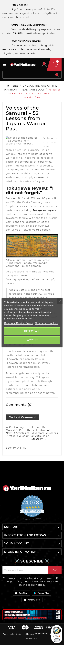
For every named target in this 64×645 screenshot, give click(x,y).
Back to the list (16, 447)
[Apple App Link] (21, 593)
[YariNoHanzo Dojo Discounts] (32, 614)
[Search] (57, 75)
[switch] (57, 640)
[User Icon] (44, 64)
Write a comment (22, 417)
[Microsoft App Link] (32, 599)
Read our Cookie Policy (18, 323)
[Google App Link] (41, 593)
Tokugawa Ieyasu (26, 188)
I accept (32, 340)
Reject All (32, 331)
